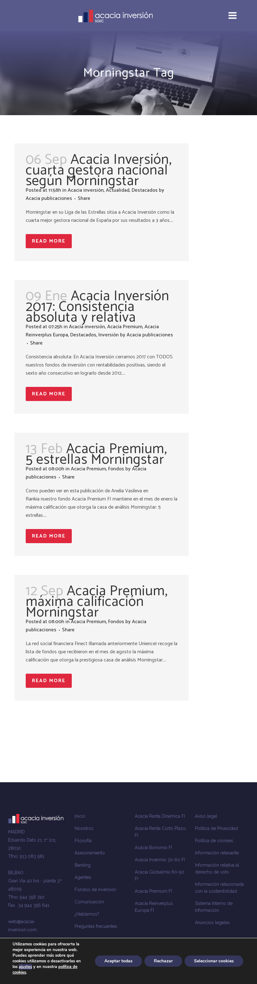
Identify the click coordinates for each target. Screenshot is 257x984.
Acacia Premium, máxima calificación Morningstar (97, 602)
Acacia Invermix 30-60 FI (160, 859)
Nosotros (84, 828)
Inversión (108, 335)
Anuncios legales (212, 922)
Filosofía (83, 840)
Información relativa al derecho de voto (217, 868)
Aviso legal (206, 816)
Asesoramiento (90, 852)
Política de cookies (214, 840)
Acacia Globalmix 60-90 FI (159, 875)
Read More (49, 241)
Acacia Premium (124, 327)
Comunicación (89, 901)
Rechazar (163, 961)
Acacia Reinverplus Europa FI (154, 907)
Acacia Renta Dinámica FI (160, 816)
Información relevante (217, 852)
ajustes (25, 967)
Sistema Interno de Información (214, 907)
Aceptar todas (118, 961)
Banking (83, 865)
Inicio (80, 816)
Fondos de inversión (95, 889)
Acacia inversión (86, 190)
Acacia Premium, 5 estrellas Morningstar (96, 454)
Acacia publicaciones (49, 198)
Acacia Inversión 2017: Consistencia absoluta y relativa (97, 307)
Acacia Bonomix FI (153, 847)
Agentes (83, 877)
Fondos (116, 469)
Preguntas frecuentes (96, 926)
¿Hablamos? (87, 914)
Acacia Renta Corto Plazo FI (160, 832)
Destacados (145, 190)
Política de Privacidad (216, 828)
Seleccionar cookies (214, 961)
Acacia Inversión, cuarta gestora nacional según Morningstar (99, 170)
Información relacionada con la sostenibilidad (219, 888)
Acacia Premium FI (153, 891)
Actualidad (117, 190)
